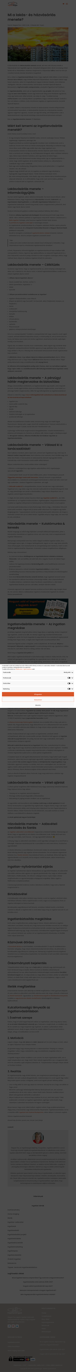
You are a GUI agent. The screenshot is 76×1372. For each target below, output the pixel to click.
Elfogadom (38, 694)
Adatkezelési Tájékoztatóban (23, 669)
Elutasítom (38, 700)
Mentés (38, 705)
